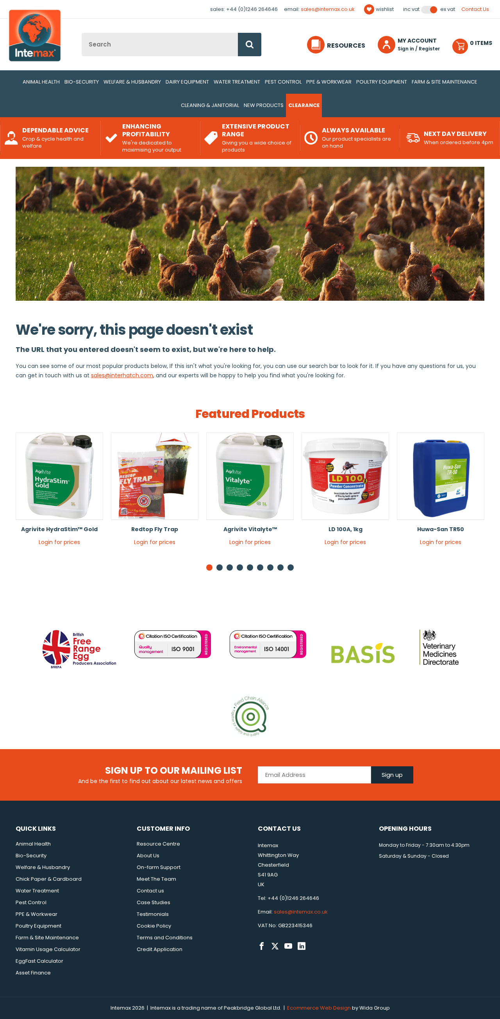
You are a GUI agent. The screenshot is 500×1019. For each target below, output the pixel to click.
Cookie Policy (154, 926)
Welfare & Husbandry (132, 82)
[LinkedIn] (301, 946)
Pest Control (283, 82)
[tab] (219, 567)
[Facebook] (262, 946)
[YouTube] (288, 946)
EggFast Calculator (39, 961)
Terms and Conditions (165, 937)
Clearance (304, 105)
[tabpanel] (59, 491)
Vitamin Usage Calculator (48, 949)
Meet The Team (156, 879)
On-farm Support (158, 867)
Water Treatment (237, 82)
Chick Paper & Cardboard (49, 879)
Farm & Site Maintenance (444, 82)
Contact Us (475, 9)
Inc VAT (411, 9)
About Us (148, 855)
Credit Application (159, 949)
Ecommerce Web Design (319, 1008)
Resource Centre (158, 844)
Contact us (150, 890)
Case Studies (153, 902)
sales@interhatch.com (122, 375)
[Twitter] (275, 946)
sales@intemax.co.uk (328, 9)
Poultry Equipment (381, 82)
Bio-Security (81, 82)
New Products (264, 105)
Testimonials (153, 914)
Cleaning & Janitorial (210, 105)
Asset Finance (33, 972)
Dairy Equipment (187, 82)
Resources (346, 45)
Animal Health (41, 82)
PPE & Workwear (329, 82)
